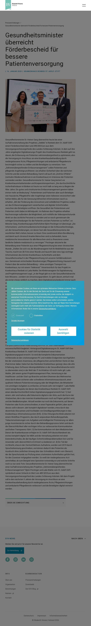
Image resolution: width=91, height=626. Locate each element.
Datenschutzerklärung (47, 309)
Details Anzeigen (17, 321)
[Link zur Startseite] (24, 5)
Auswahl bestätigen (63, 331)
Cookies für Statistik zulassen (29, 331)
